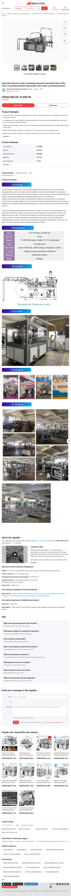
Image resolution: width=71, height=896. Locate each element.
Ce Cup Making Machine (33, 867)
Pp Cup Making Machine (52, 872)
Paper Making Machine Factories (12, 867)
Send (15, 722)
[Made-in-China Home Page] (35, 3)
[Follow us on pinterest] (68, 884)
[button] (3, 3)
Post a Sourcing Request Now (53, 722)
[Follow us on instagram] (63, 884)
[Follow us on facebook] (57, 884)
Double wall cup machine (9, 829)
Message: (9, 707)
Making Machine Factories (10, 863)
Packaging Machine (44, 596)
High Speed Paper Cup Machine (55, 849)
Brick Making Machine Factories (31, 863)
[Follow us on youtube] (65, 884)
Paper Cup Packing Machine (60, 829)
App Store (6, 884)
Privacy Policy (63, 891)
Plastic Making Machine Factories (54, 863)
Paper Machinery (37, 13)
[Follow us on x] (60, 884)
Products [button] (18, 8)
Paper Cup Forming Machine (38, 593)
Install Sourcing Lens (11, 887)
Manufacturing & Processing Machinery (18, 13)
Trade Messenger (31, 884)
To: (11, 702)
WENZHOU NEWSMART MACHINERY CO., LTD (19, 89)
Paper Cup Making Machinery (52, 867)
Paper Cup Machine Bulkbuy (11, 876)
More (3, 880)
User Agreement (46, 891)
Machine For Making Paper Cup (12, 872)
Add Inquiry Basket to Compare (36, 74)
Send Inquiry (18, 105)
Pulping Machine (21, 849)
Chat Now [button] (54, 105)
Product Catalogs (28, 825)
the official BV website (44, 541)
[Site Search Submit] (44, 8)
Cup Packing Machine (30, 596)
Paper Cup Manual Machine (32, 854)
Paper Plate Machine (36, 849)
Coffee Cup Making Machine (33, 872)
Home (3, 13)
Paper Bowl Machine (17, 596)
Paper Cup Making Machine (20, 593)
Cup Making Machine (54, 593)
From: (10, 697)
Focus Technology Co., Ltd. (22, 891)
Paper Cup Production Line (9, 832)
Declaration (55, 891)
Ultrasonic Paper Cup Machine (12, 854)
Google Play (17, 884)
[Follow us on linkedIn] (51, 887)
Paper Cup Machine (49, 13)
